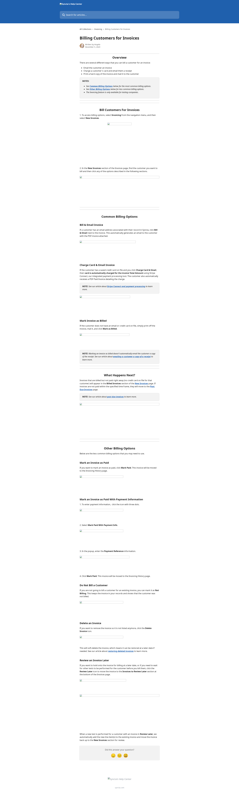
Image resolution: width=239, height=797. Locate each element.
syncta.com (119, 787)
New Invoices (141, 383)
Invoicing (98, 29)
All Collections (85, 29)
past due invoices (115, 396)
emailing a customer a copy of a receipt (132, 356)
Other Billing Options (100, 89)
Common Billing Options (101, 86)
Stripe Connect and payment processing (126, 286)
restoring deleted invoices (121, 651)
